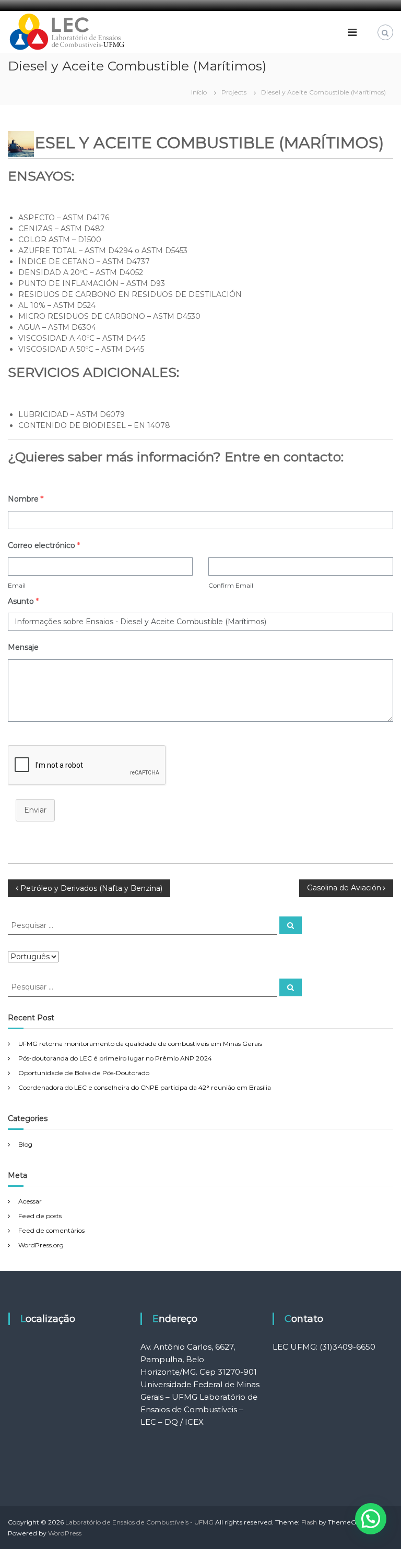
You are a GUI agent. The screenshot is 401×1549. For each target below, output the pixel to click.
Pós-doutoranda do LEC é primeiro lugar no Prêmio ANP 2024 (115, 1058)
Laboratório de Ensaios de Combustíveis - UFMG (139, 1522)
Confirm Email (230, 585)
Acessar (30, 1201)
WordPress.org (41, 1245)
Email (17, 585)
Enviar (35, 810)
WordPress (64, 1533)
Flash (309, 1522)
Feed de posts (40, 1216)
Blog (25, 1144)
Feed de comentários (51, 1230)
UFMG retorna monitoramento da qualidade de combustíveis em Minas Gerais (140, 1043)
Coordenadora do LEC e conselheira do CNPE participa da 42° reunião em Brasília (144, 1087)
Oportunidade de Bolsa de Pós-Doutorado (83, 1073)
